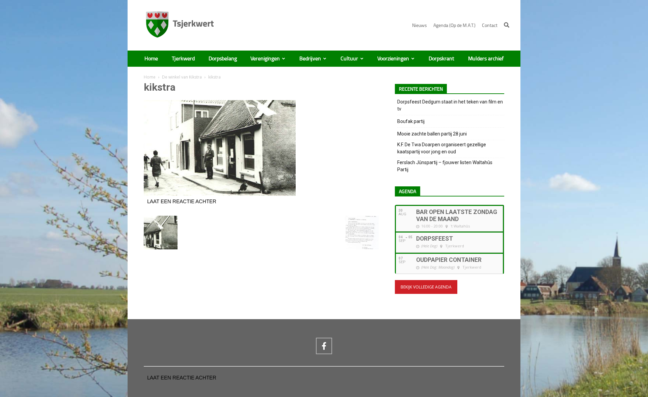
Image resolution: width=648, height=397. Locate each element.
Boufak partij (411, 121)
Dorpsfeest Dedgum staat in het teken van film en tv (450, 105)
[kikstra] (220, 194)
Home (151, 59)
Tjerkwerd (183, 59)
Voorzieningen (393, 59)
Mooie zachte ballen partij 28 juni (432, 133)
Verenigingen (265, 59)
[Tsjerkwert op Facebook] (324, 345)
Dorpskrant (441, 59)
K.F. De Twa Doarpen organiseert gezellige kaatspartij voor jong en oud (441, 148)
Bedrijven (310, 59)
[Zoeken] (506, 25)
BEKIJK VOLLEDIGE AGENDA (426, 287)
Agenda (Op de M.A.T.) (454, 25)
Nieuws (419, 25)
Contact (489, 25)
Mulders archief (486, 59)
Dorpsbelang (223, 59)
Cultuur (349, 59)
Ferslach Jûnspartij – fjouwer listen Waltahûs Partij (444, 166)
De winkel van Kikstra (182, 77)
